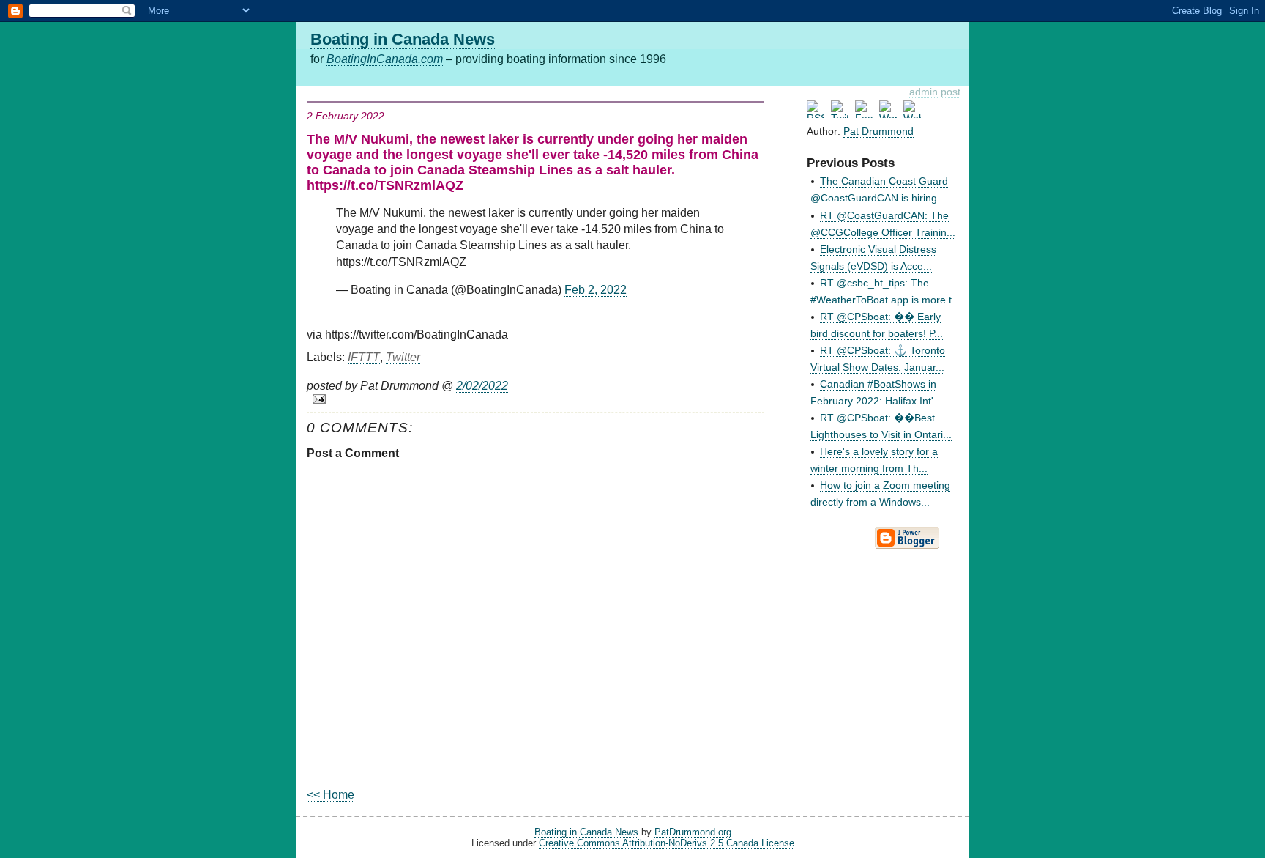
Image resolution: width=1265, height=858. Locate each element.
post (950, 91)
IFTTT (364, 357)
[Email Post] (535, 399)
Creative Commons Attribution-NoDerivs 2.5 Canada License (666, 842)
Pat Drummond (878, 131)
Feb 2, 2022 (595, 290)
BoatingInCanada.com (384, 59)
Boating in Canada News (402, 39)
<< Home (330, 794)
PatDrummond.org (692, 831)
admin (923, 91)
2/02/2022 (482, 386)
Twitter (403, 357)
